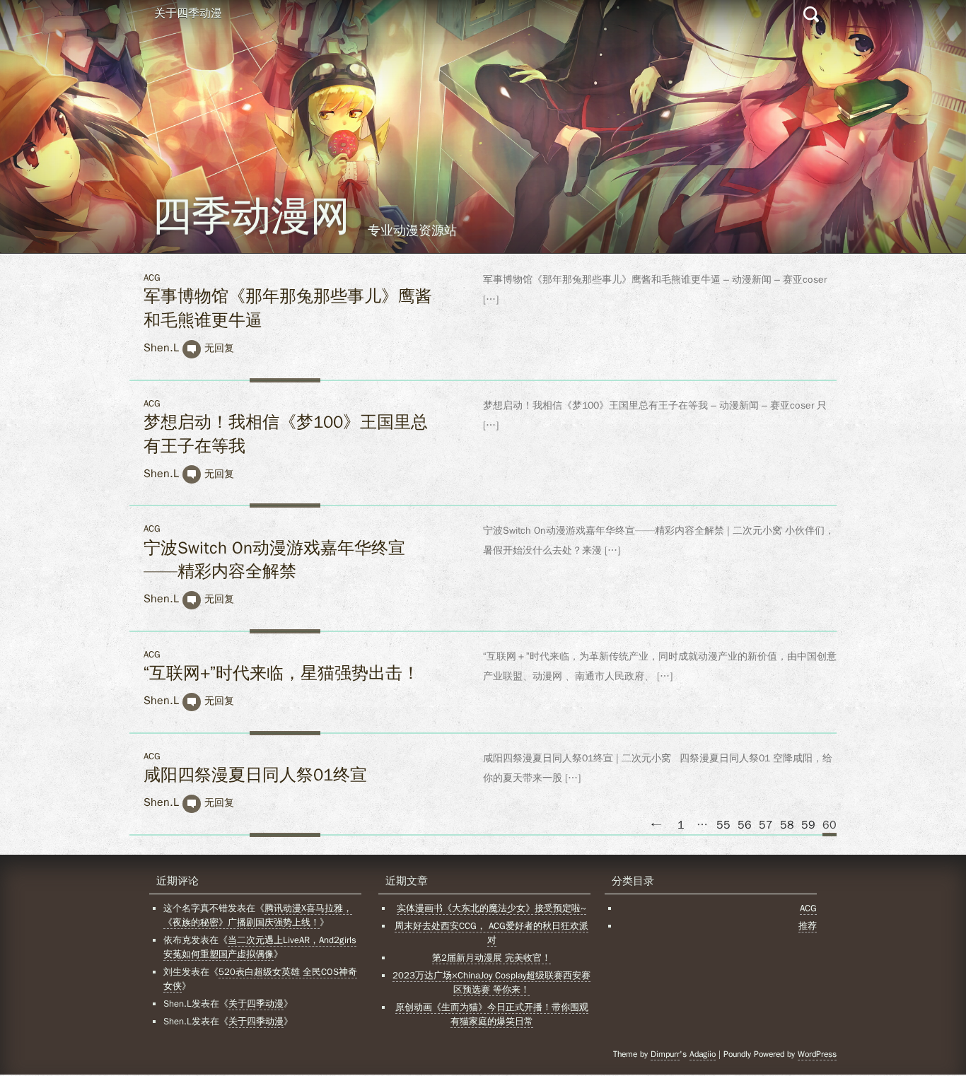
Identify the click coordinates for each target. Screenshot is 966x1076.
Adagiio (702, 1054)
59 (808, 825)
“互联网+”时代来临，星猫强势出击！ (281, 673)
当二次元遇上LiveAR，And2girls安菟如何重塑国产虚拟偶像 (259, 947)
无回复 (219, 348)
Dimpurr (665, 1054)
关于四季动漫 (188, 13)
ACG (152, 277)
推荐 (807, 926)
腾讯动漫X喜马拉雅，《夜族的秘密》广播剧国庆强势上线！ (257, 915)
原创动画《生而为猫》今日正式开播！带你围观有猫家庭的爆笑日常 (491, 1014)
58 (787, 825)
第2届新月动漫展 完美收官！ (491, 958)
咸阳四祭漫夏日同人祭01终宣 (255, 774)
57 (766, 825)
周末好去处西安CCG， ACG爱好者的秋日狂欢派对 (491, 933)
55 (723, 825)
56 (745, 825)
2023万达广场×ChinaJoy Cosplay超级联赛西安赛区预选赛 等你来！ (491, 982)
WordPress (817, 1054)
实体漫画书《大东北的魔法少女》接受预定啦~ (491, 908)
